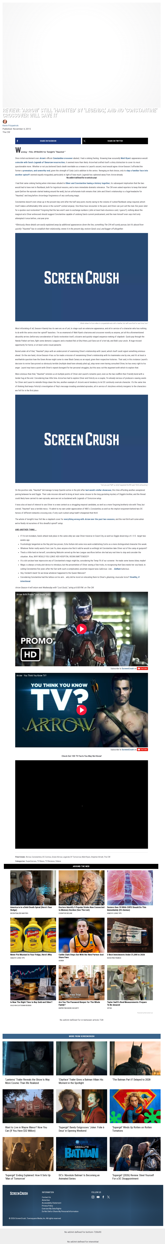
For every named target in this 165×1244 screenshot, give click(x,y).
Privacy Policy (47, 1206)
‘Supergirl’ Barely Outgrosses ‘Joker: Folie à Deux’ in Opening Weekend (81, 1129)
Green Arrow (57, 857)
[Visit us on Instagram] (94, 1197)
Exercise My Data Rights (51, 1209)
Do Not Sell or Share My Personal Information (60, 1211)
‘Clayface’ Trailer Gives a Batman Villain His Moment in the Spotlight (81, 1081)
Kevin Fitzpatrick (10, 125)
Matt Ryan (125, 158)
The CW (107, 857)
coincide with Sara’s (24, 162)
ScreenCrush (128, 668)
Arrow (28, 857)
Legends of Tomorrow (72, 857)
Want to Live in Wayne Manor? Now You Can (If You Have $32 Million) (26, 1129)
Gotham (117, 569)
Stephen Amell (97, 857)
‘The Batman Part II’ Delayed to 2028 (131, 1079)
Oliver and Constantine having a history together (87, 183)
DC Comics (46, 857)
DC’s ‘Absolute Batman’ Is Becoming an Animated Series (79, 1177)
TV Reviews (50, 861)
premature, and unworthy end (36, 170)
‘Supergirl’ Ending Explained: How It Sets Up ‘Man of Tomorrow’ (28, 1177)
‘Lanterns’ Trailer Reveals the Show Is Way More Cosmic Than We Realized (27, 1081)
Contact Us (46, 1197)
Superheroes (31, 861)
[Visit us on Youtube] (99, 1197)
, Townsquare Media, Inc (35, 1218)
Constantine (37, 857)
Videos (58, 861)
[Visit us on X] (109, 1197)
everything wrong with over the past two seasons (89, 519)
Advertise (46, 1200)
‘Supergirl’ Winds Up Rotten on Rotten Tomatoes (132, 1129)
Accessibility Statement (51, 1203)
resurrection (59, 162)
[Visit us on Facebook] (104, 1197)
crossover (68, 158)
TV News (40, 861)
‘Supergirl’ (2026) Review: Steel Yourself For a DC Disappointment (133, 1177)
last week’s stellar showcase (98, 490)
